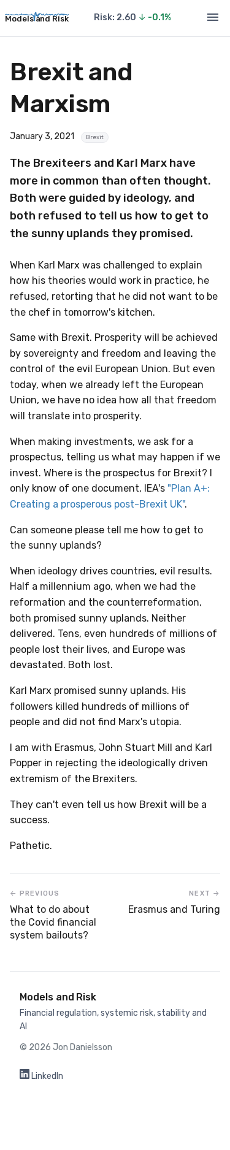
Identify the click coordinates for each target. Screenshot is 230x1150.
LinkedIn (46, 1076)
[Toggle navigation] (213, 18)
